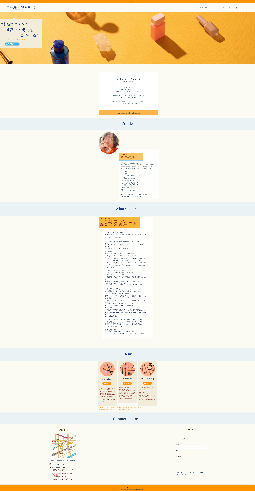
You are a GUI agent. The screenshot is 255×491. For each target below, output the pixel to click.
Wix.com (140, 489)
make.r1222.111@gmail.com (63, 464)
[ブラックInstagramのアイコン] (236, 8)
